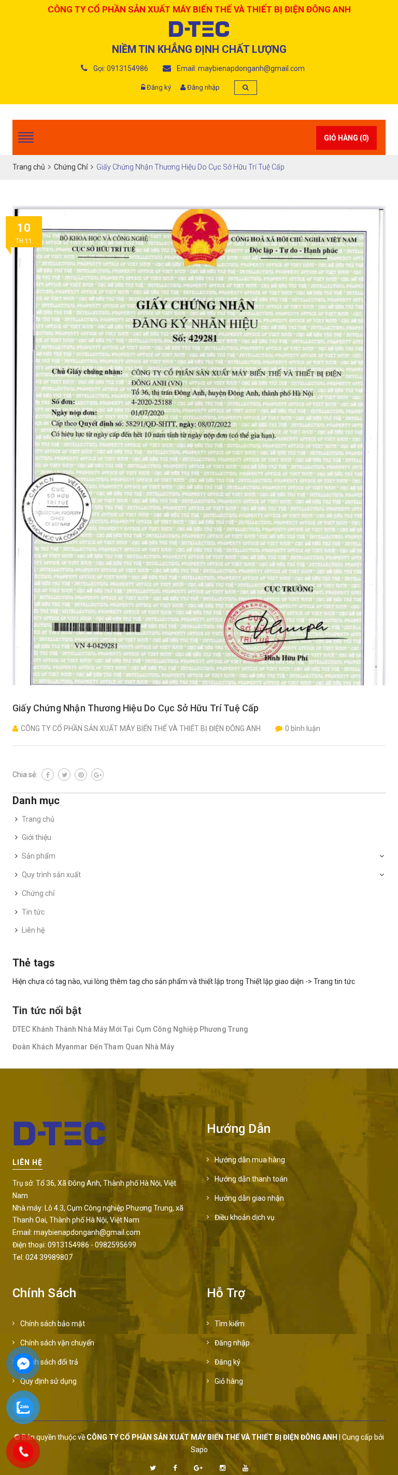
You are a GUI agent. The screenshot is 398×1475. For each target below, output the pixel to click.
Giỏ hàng (229, 1381)
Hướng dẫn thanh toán (251, 1179)
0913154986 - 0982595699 (92, 1245)
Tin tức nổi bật (46, 1010)
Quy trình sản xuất (51, 874)
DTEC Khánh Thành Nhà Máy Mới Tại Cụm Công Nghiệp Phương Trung (130, 1029)
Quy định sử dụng (48, 1381)
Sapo (199, 1449)
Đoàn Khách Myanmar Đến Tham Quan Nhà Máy (93, 1047)
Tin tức (33, 912)
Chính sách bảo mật (52, 1323)
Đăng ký (159, 87)
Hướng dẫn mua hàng (250, 1160)
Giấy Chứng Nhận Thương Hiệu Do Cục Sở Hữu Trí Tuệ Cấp (135, 708)
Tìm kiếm (230, 1323)
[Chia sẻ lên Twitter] (64, 774)
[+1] (97, 774)
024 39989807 (49, 1257)
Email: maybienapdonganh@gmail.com (240, 68)
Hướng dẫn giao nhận (249, 1198)
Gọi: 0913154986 (120, 68)
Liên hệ (33, 930)
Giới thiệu (36, 837)
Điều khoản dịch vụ (245, 1217)
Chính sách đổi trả (49, 1362)
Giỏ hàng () (346, 138)
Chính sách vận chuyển (57, 1343)
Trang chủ (38, 819)
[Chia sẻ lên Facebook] (47, 774)
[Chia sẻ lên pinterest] (81, 774)
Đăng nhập (203, 87)
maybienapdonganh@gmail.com (87, 1232)
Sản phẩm (38, 856)
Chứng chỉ (38, 893)
